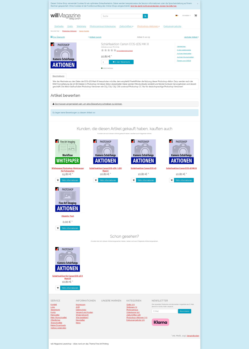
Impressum (80, 305)
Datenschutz (81, 310)
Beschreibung (58, 76)
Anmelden (186, 15)
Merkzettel (55, 315)
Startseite (58, 26)
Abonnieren (184, 311)
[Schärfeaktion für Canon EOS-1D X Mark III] (68, 259)
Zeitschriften (125, 26)
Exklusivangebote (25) (135, 320)
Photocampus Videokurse (103, 26)
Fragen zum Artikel (184, 61)
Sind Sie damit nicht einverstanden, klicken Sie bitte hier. (153, 6)
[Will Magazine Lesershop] (66, 16)
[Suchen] (145, 16)
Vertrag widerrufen (58, 328)
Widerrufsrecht (82, 315)
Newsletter (80, 320)
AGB (78, 307)
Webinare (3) (131, 307)
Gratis (70, 26)
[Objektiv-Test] (68, 199)
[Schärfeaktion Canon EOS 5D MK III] (181, 151)
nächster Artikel (191, 37)
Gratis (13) (130, 305)
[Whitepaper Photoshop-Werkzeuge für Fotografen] (68, 151)
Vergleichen (181, 46)
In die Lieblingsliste (184, 50)
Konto (53, 312)
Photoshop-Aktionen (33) (136, 318)
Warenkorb (55, 310)
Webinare (81, 26)
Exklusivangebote (172, 26)
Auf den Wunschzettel (185, 57)
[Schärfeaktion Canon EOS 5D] (143, 151)
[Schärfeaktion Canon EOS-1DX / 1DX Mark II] (106, 151)
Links (53, 307)
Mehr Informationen (70, 180)
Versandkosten (193, 336)
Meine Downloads (58, 325)
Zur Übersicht (59, 37)
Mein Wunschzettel (59, 318)
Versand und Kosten (84, 312)
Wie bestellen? (82, 318)
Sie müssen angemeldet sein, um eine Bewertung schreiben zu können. (88, 104)
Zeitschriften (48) (133, 315)
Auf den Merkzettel (184, 53)
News (78, 323)
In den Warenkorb (122, 62)
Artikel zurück (95, 37)
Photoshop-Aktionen (147, 26)
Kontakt (54, 305)
